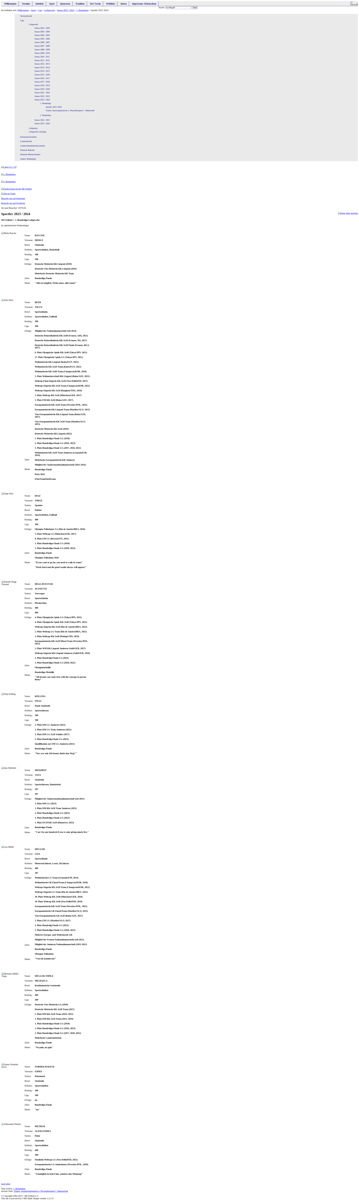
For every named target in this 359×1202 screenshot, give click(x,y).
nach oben (5, 1184)
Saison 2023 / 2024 (65, 10)
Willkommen (23, 10)
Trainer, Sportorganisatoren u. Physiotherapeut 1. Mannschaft (41, 1191)
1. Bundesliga (82, 10)
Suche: (162, 7)
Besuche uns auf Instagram (13, 198)
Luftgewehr (49, 10)
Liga (40, 10)
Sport (33, 10)
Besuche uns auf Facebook (13, 203)
